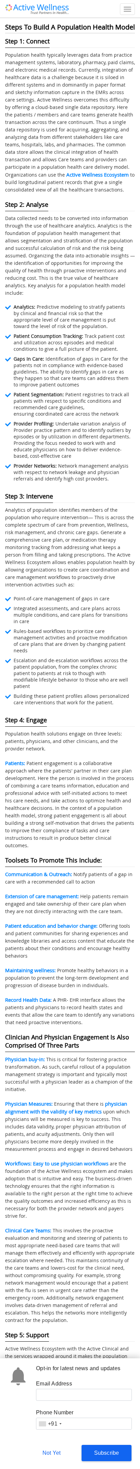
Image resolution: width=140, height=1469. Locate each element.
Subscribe (106, 1453)
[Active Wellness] (37, 8)
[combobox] (50, 1423)
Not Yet (51, 1453)
